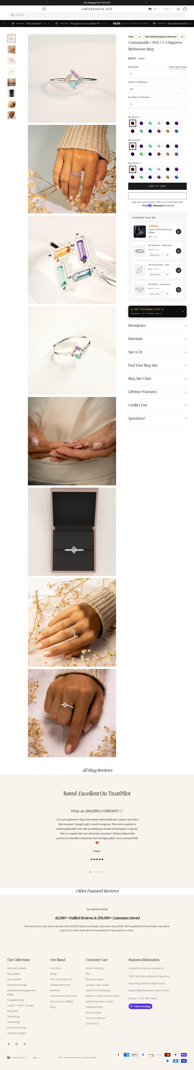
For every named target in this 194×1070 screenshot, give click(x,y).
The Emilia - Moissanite (159, 284)
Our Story (55, 968)
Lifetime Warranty (60, 985)
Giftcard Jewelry (17, 968)
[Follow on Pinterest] (24, 1044)
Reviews (55, 990)
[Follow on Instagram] (16, 1044)
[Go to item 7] (11, 104)
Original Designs (16, 1033)
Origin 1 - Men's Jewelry (20, 1005)
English (166, 9)
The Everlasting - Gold (158, 265)
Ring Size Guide (95, 979)
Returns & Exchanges (98, 990)
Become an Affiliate (61, 1001)
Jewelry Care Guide (97, 985)
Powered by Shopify (90, 1057)
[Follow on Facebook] (8, 1044)
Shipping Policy (94, 1007)
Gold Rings (13, 1022)
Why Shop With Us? (61, 979)
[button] (157, 117)
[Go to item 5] (11, 82)
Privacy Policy (94, 1012)
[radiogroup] (157, 127)
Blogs (53, 974)
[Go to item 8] (11, 115)
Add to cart (157, 186)
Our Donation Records (63, 996)
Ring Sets (12, 1011)
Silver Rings (13, 1016)
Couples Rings (15, 1000)
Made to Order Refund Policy (102, 996)
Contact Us (92, 1023)
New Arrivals (14, 979)
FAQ (88, 974)
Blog (52, 1007)
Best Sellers (13, 974)
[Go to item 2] (11, 49)
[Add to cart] (178, 231)
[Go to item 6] (11, 93)
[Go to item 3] (11, 60)
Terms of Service (95, 1018)
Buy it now (157, 195)
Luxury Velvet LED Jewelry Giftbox (160, 231)
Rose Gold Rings (16, 1027)
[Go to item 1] (11, 38)
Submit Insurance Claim (99, 1001)
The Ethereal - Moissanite (160, 245)
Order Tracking (94, 968)
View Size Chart (178, 67)
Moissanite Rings (17, 985)
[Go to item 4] (11, 71)
